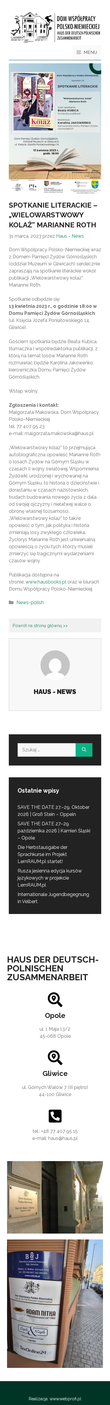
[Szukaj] (84, 750)
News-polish (30, 602)
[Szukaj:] (47, 750)
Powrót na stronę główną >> (40, 625)
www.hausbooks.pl (46, 582)
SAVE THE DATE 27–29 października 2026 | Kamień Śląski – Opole (54, 831)
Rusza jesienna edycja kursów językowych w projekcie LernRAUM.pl (50, 878)
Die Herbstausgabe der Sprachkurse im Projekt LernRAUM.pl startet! (42, 854)
